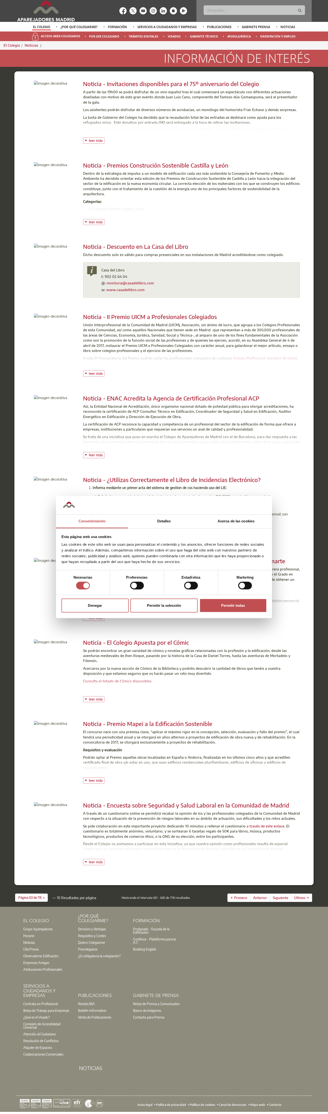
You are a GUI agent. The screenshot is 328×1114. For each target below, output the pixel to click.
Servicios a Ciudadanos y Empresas (167, 27)
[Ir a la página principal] (45, 11)
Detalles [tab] (164, 521)
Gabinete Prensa (256, 27)
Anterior (260, 897)
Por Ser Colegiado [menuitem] (104, 36)
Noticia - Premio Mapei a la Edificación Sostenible (147, 723)
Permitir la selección (164, 605)
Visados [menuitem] (174, 36)
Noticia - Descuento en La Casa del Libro (135, 246)
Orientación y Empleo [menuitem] (278, 36)
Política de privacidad (171, 1105)
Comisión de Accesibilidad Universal (42, 1025)
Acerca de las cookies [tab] (236, 521)
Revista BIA (86, 1003)
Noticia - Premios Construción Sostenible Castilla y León (155, 165)
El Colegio (41, 27)
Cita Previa (31, 949)
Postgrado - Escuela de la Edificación (151, 930)
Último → (301, 897)
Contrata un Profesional (40, 1003)
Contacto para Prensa (148, 1017)
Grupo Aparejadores (38, 929)
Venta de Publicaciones (94, 1017)
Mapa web (257, 1105)
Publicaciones (219, 27)
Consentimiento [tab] (92, 521)
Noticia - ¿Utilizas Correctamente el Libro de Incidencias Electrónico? (172, 479)
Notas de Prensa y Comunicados (156, 1003)
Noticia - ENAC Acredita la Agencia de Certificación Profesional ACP (171, 398)
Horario (28, 935)
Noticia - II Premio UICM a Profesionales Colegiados (150, 316)
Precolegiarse (87, 949)
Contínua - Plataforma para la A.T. (154, 941)
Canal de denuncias (232, 1105)
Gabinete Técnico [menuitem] (204, 36)
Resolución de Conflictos (41, 1041)
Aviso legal (144, 1105)
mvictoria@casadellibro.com (130, 283)
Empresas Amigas (36, 962)
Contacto (275, 1105)
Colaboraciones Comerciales (43, 1054)
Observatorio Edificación (41, 956)
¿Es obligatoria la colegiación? (99, 956)
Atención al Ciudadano (39, 1034)
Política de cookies (202, 1105)
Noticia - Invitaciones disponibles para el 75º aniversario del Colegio (171, 83)
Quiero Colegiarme (91, 942)
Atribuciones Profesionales (42, 969)
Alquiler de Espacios (37, 1047)
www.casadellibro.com (125, 290)
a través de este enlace (265, 826)
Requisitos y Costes (92, 935)
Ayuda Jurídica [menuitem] (239, 36)
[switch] (137, 585)
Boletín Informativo (92, 1010)
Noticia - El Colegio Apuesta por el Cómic (136, 642)
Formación (117, 27)
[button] (31, 898)
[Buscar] (300, 10)
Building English (144, 949)
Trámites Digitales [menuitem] (143, 36)
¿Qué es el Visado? (36, 1017)
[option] (41, 27)
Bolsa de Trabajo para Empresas (46, 1010)
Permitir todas (233, 605)
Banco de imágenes (147, 1010)
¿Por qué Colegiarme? (79, 27)
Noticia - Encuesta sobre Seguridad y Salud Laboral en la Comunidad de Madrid (186, 805)
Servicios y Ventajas (92, 929)
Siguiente (280, 897)
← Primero (239, 897)
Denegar (95, 605)
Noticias (287, 27)
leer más (96, 140)
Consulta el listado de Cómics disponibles (117, 681)
